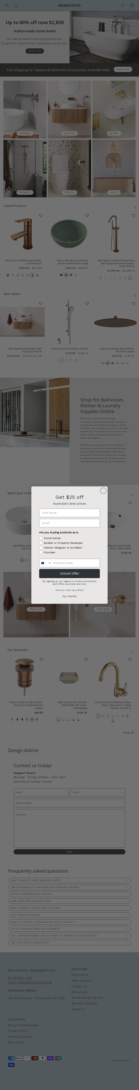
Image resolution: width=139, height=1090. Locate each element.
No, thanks (69, 596)
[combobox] (45, 563)
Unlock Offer (69, 573)
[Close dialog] (103, 491)
